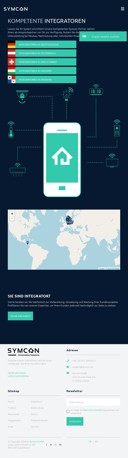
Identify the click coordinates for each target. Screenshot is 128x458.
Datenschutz (37, 407)
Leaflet (101, 268)
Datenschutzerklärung (95, 409)
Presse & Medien (39, 420)
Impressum (36, 401)
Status (34, 414)
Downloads (13, 414)
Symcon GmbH (37, 441)
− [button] (12, 218)
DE (90, 441)
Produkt (12, 407)
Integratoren (14, 420)
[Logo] (15, 9)
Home (11, 401)
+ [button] (12, 214)
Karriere (35, 426)
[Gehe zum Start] (122, 440)
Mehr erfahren (20, 315)
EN (96, 441)
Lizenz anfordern (18, 376)
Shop (10, 426)
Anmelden (75, 421)
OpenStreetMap (113, 268)
